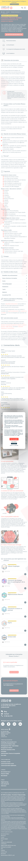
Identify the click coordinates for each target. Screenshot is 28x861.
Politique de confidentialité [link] (14, 445)
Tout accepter (14, 439)
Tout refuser (14, 441)
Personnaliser (14, 443)
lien (18, 435)
